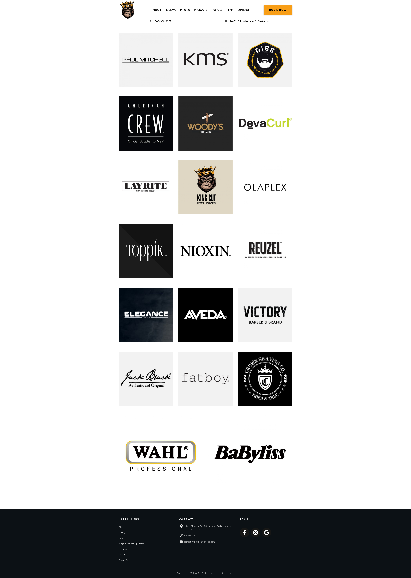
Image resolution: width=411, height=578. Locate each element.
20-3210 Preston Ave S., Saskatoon (250, 21)
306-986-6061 (163, 21)
